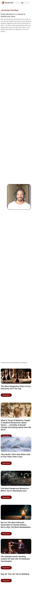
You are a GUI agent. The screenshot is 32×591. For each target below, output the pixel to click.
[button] (22, 3)
